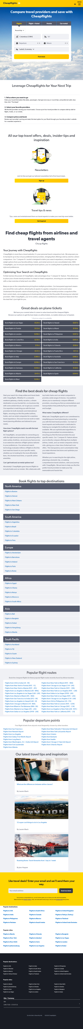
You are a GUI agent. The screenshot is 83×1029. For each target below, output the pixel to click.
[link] (41, 181)
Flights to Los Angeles (36, 946)
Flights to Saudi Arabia (37, 922)
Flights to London (61, 942)
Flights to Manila (9, 934)
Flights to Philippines (10, 918)
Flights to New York (10, 938)
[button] (19, 23)
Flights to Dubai (60, 946)
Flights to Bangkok (61, 934)
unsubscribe (59, 899)
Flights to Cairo (34, 942)
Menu (79, 2)
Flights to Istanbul (35, 938)
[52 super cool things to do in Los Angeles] (41, 807)
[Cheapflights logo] (10, 3)
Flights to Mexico (35, 918)
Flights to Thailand (61, 918)
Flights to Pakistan (9, 922)
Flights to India (8, 914)
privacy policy (27, 899)
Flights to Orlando (35, 934)
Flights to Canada (35, 914)
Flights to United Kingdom (64, 911)
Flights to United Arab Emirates (66, 922)
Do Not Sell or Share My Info (34, 1015)
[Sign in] (75, 4)
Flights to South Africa (37, 911)
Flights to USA (8, 911)
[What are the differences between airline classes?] (41, 769)
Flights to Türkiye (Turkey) (64, 914)
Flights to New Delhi (10, 942)
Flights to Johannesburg (11, 946)
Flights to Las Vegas (62, 938)
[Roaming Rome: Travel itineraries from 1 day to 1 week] (41, 845)
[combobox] (20, 30)
